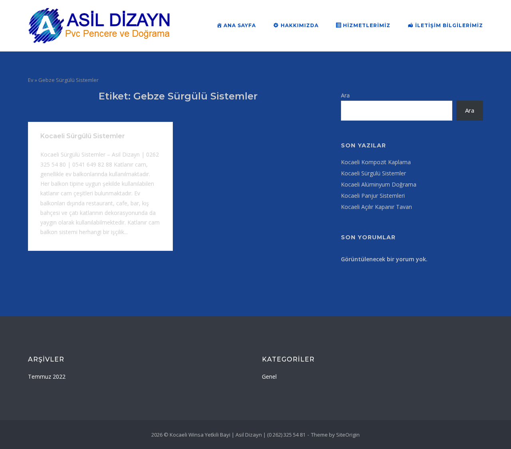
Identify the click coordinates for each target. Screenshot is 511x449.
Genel (269, 376)
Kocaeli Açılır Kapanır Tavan (376, 207)
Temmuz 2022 (46, 376)
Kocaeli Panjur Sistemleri (373, 195)
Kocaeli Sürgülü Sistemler (82, 136)
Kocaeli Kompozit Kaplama (376, 162)
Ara (345, 95)
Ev (31, 79)
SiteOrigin (348, 434)
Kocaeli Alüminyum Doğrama (378, 184)
